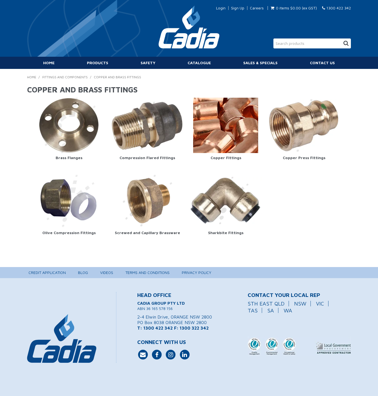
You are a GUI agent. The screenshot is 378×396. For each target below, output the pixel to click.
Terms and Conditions (147, 272)
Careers (257, 8)
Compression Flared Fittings (147, 157)
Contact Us (322, 62)
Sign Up (237, 8)
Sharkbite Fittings (226, 232)
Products (97, 62)
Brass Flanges (69, 157)
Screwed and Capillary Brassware (147, 232)
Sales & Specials (260, 62)
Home (49, 62)
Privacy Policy (196, 272)
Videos (106, 272)
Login (221, 8)
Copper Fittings (226, 157)
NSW (300, 303)
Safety (148, 62)
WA (288, 310)
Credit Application (47, 272)
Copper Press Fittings (304, 157)
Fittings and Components (65, 77)
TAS (253, 310)
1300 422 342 (338, 8)
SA (270, 310)
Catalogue (199, 62)
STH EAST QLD (266, 303)
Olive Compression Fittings (69, 232)
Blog (83, 272)
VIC (320, 303)
